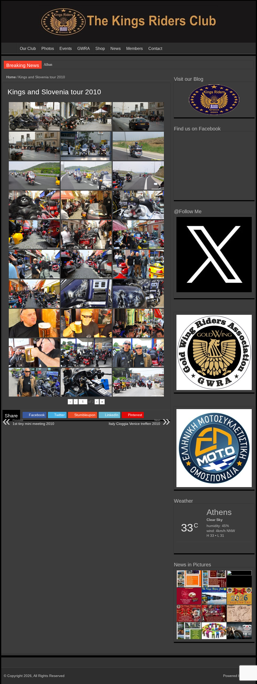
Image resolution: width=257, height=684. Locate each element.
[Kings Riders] (128, 21)
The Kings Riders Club (10, 48)
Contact (155, 48)
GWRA (83, 48)
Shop (100, 48)
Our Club (28, 48)
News (115, 48)
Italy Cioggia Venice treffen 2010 (134, 422)
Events (65, 48)
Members (134, 48)
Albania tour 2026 (57, 64)
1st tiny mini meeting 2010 (33, 422)
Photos (47, 48)
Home (10, 77)
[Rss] (217, 676)
